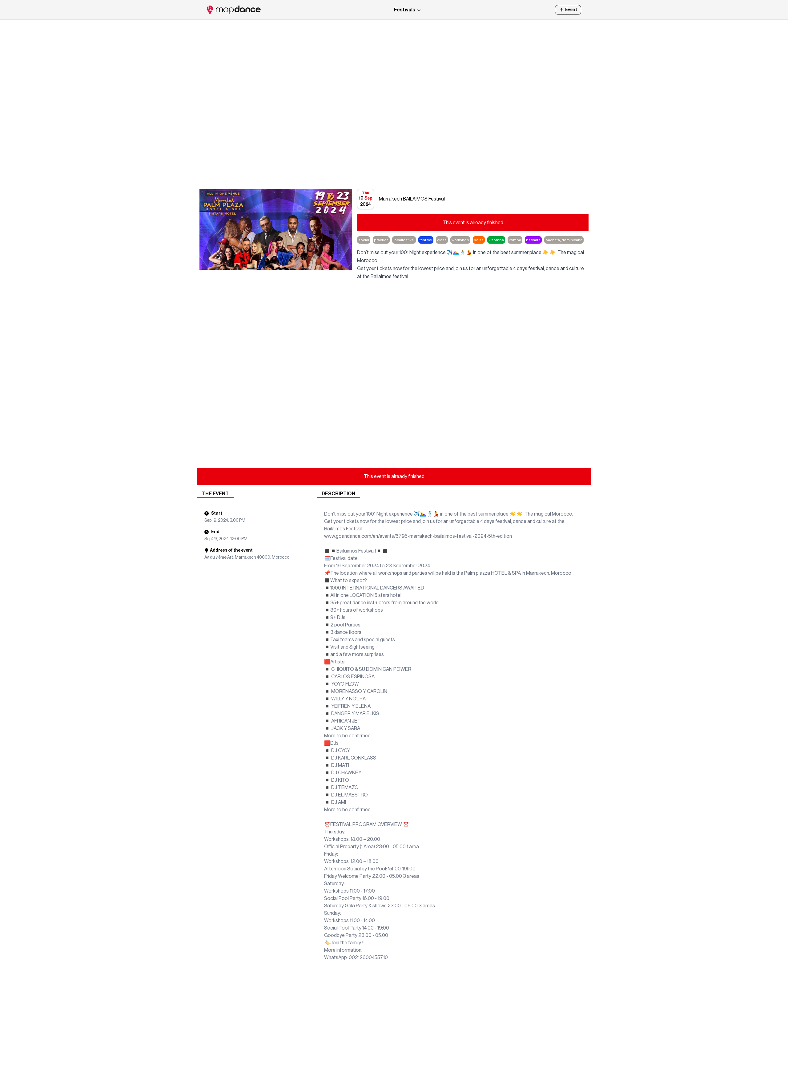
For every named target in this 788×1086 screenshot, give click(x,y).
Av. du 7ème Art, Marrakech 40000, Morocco (246, 557)
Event (571, 10)
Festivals (404, 9)
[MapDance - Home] (234, 10)
